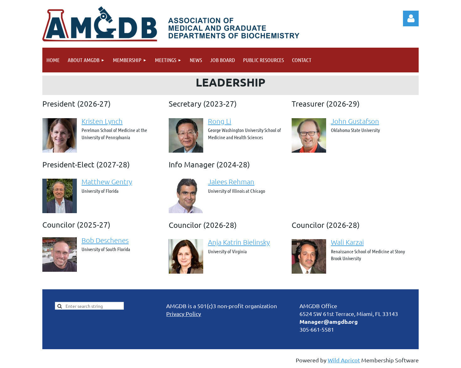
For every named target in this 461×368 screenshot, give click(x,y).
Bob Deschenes (105, 240)
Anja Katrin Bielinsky (239, 242)
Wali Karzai (347, 242)
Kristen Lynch (102, 121)
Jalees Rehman (231, 181)
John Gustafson (355, 121)
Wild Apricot (344, 360)
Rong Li (219, 121)
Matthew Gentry (107, 181)
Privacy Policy (183, 313)
